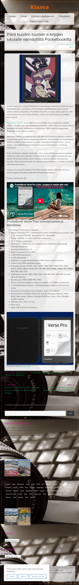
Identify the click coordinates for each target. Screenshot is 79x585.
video (26, 497)
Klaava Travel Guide (39, 21)
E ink (33, 484)
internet (15, 487)
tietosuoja (8, 497)
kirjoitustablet (59, 487)
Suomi (31, 494)
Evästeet (63, 572)
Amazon (7, 484)
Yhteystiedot (64, 16)
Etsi (6, 409)
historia (68, 484)
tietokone (66, 494)
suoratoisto (38, 494)
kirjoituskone (49, 487)
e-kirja (28, 484)
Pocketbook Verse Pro (15, 122)
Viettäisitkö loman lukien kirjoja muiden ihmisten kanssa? (24, 443)
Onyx (48, 491)
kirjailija (32, 487)
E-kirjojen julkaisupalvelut (42, 16)
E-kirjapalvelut (50, 570)
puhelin (62, 491)
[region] (26, 572)
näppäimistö (29, 491)
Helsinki (61, 484)
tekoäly (59, 494)
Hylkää (23, 576)
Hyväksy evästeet (38, 576)
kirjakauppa (39, 487)
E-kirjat (23, 16)
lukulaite (15, 491)
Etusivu (12, 16)
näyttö (36, 491)
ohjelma (42, 491)
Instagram (8, 487)
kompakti (37, 373)
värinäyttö (10, 375)
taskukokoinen (49, 373)
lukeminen (8, 491)
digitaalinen (20, 484)
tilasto (14, 497)
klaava (71, 47)
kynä (70, 487)
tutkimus (20, 497)
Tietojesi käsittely (53, 572)
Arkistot (7, 538)
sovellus (19, 494)
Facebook (48, 484)
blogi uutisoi (26, 366)
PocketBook (54, 491)
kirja (26, 487)
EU (43, 484)
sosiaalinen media (10, 494)
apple (13, 484)
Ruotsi (68, 491)
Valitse (12, 576)
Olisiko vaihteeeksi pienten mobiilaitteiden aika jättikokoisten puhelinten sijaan (31, 428)
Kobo (66, 487)
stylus (25, 494)
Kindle (21, 487)
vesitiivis (61, 373)
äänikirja (20, 375)
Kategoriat (8, 554)
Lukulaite (20, 373)
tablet (44, 494)
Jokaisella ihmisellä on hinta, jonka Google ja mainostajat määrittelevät (29, 435)
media (22, 491)
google (55, 484)
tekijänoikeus (52, 494)
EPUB (38, 484)
